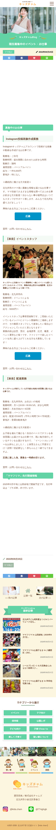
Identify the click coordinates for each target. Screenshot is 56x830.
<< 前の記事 (11, 597)
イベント (15, 712)
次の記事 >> (45, 597)
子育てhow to (41, 728)
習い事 (9, 769)
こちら (28, 228)
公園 (22, 769)
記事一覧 (28, 595)
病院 (47, 769)
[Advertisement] (28, 92)
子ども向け (15, 728)
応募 (28, 216)
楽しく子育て (15, 736)
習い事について (41, 736)
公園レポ (41, 720)
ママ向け (8, 51)
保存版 (15, 720)
